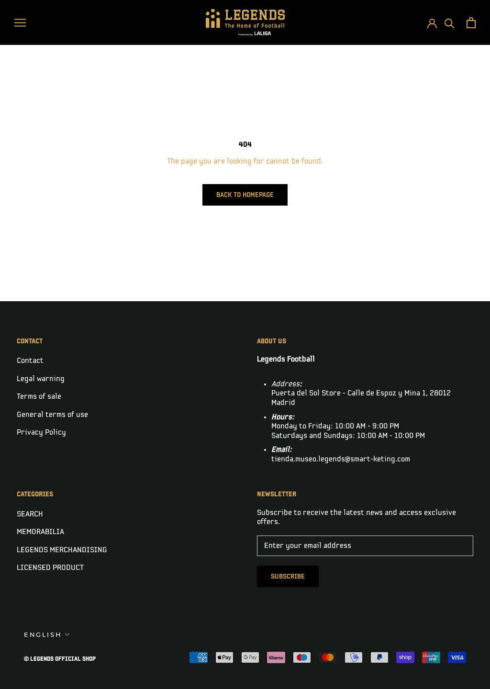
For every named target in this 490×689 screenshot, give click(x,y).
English (43, 634)
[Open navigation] (20, 22)
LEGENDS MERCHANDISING (62, 550)
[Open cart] (471, 22)
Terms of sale (39, 397)
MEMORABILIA (40, 532)
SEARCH (30, 514)
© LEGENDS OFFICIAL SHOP (60, 659)
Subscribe (288, 576)
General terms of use (52, 415)
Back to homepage (245, 194)
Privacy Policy (41, 432)
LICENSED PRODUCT (50, 568)
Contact (30, 361)
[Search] (450, 23)
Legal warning (41, 379)
